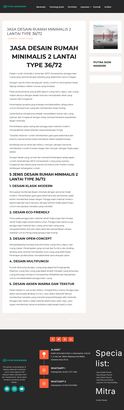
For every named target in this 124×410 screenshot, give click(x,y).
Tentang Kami (56, 7)
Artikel (108, 7)
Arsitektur (13, 38)
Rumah (29, 38)
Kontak (97, 7)
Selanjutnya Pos (76, 319)
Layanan (85, 7)
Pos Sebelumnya (12, 319)
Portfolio (72, 7)
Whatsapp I (58, 368)
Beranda (41, 7)
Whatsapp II (58, 381)
